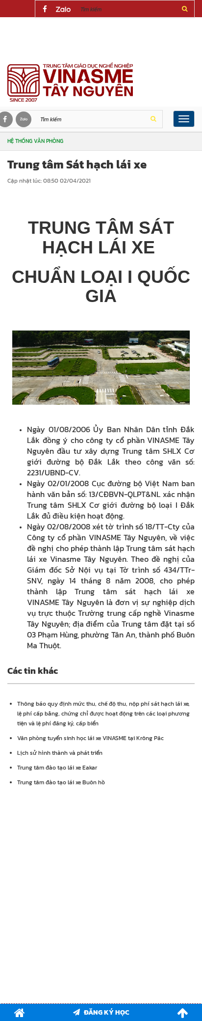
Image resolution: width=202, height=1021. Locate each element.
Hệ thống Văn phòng (35, 141)
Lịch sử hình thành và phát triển (59, 752)
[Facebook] (44, 9)
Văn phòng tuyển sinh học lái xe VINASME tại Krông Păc (90, 738)
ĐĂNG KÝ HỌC (106, 1012)
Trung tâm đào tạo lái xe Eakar (57, 767)
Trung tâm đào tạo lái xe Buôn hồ (61, 782)
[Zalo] (63, 9)
